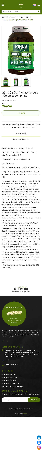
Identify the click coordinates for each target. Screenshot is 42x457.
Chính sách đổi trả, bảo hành (11, 383)
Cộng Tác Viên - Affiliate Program (13, 386)
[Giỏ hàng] (38, 4)
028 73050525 (13, 364)
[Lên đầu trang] (39, 453)
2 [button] (21, 71)
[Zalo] (39, 437)
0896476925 (13, 360)
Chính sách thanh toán (9, 377)
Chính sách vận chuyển (9, 380)
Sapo (25, 414)
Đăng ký (34, 400)
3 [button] (23, 71)
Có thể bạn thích (21, 288)
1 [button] (19, 71)
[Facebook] (39, 443)
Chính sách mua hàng (9, 374)
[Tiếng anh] (35, 4)
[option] (21, 50)
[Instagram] (39, 448)
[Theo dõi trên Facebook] (3, 341)
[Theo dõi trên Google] (7, 341)
